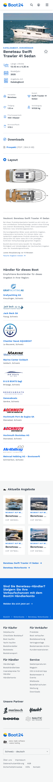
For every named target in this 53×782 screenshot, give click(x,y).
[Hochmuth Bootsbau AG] (13, 429)
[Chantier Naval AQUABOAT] (10, 330)
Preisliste (34, 632)
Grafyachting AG (12, 295)
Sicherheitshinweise (12, 767)
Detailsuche (8, 632)
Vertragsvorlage (37, 642)
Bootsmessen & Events (37, 676)
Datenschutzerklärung (13, 763)
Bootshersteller (10, 646)
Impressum (20, 760)
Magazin (33, 667)
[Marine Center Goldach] (13, 353)
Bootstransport (10, 653)
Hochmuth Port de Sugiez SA (18, 416)
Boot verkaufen (37, 635)
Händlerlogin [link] (9, 664)
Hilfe (27, 767)
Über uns (7, 760)
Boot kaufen (9, 639)
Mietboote (34, 681)
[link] (14, 509)
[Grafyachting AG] (13, 287)
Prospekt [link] (11, 147)
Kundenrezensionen (39, 650)
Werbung (34, 688)
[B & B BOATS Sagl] (13, 373)
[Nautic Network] (34, 718)
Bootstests (8, 650)
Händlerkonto (9, 677)
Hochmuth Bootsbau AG (16, 435)
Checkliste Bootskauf (13, 635)
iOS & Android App (38, 671)
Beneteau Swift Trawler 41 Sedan (21, 563)
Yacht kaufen (9, 642)
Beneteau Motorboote (15, 567)
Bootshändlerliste (11, 667)
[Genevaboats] (13, 393)
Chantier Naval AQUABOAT (17, 341)
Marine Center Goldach (15, 359)
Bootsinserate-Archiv (39, 646)
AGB (29, 763)
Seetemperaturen (38, 664)
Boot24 (6, 617)
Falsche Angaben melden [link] (13, 256)
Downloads (35, 692)
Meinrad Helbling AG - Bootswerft (21, 456)
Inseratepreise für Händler (11, 672)
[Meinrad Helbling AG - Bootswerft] (13, 449)
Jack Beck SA (10, 313)
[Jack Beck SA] (13, 307)
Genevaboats (10, 398)
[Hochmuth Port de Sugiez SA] (13, 410)
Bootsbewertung (37, 639)
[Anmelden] (39, 4)
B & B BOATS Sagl (12, 381)
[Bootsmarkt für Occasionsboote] (13, 5)
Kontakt (36, 767)
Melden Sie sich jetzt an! (16, 603)
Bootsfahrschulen (38, 685)
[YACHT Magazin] (35, 710)
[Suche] (32, 4)
